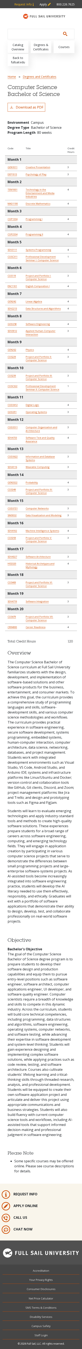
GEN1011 (12, 167)
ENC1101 (12, 286)
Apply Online (25, 1206)
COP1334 (12, 219)
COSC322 (12, 386)
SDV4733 (12, 437)
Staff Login (41, 1335)
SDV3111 (12, 249)
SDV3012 (12, 330)
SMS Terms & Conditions (41, 1307)
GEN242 (12, 301)
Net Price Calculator (41, 1298)
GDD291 (12, 412)
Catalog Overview (18, 47)
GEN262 (12, 349)
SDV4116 (12, 466)
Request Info (23, 4)
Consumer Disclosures (41, 1289)
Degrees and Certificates (39, 77)
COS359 (12, 537)
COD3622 (13, 456)
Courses (64, 47)
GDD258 (12, 323)
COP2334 (12, 234)
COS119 (12, 275)
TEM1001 (12, 189)
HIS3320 (12, 563)
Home (12, 77)
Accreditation (41, 1270)
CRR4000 (12, 627)
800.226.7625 (66, 4)
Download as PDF (29, 107)
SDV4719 (12, 601)
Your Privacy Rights (41, 1280)
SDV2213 (12, 308)
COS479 (12, 616)
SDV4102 (12, 530)
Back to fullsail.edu (18, 60)
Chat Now (22, 1229)
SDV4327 (12, 556)
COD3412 (13, 404)
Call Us (20, 1217)
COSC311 (12, 256)
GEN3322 (12, 482)
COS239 (12, 375)
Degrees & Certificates (41, 47)
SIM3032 (12, 515)
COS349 (12, 489)
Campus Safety (41, 1326)
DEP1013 (12, 174)
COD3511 (13, 427)
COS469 (12, 582)
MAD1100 (13, 203)
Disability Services (41, 1317)
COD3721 (13, 508)
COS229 (12, 356)
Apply (44, 4)
